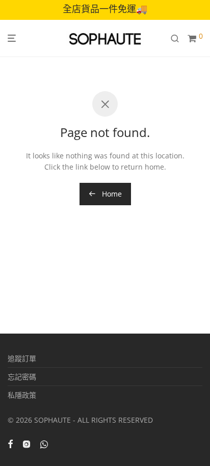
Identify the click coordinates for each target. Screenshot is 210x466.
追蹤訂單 (22, 358)
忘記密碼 (22, 376)
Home (111, 194)
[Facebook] (10, 443)
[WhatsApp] (44, 443)
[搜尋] (179, 38)
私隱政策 (22, 395)
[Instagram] (26, 443)
